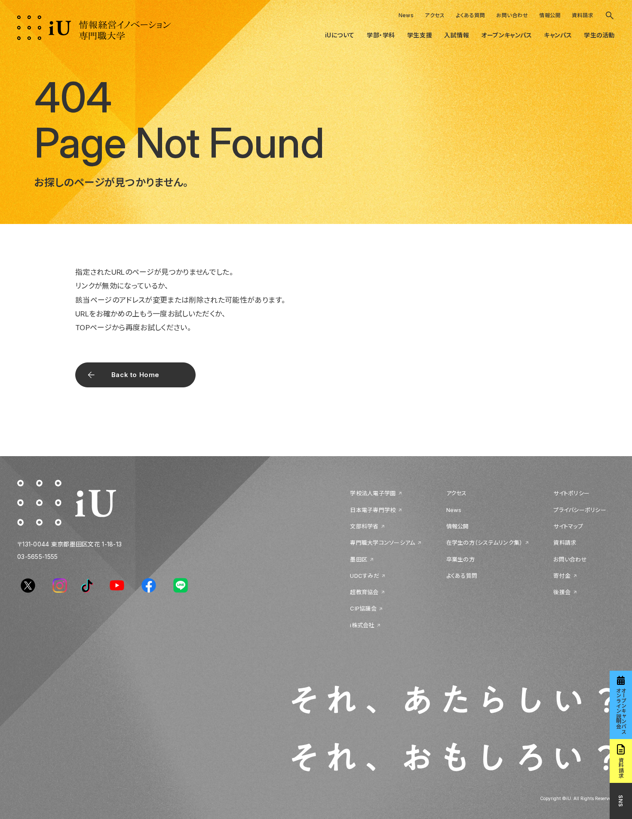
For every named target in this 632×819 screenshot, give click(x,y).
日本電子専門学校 (373, 510)
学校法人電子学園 (373, 493)
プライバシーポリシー (579, 510)
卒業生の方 (460, 559)
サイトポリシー (571, 493)
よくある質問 (470, 15)
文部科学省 (364, 526)
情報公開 (550, 15)
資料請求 (582, 15)
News (406, 15)
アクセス (435, 15)
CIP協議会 (363, 608)
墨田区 (358, 559)
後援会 (562, 592)
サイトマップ (568, 526)
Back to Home (135, 375)
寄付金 (562, 576)
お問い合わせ (512, 15)
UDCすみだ (364, 576)
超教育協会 (364, 592)
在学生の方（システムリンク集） (484, 543)
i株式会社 (362, 625)
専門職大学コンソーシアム (382, 543)
